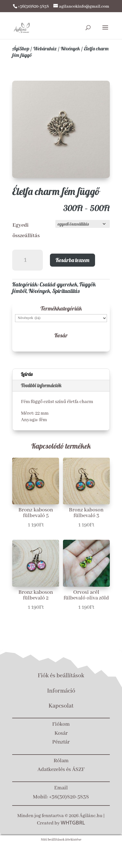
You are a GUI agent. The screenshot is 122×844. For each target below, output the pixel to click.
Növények (70, 48)
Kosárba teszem (72, 260)
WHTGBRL (73, 822)
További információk (41, 385)
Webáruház (45, 48)
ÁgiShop (20, 48)
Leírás (27, 374)
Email (61, 788)
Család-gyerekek (58, 284)
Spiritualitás (65, 290)
